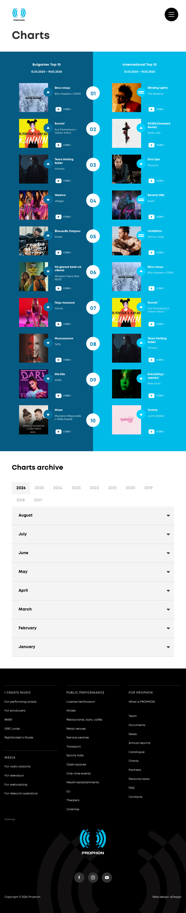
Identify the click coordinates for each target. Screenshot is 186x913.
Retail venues (76, 728)
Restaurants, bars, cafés (84, 719)
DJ (68, 791)
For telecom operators (21, 793)
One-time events (78, 773)
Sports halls (75, 755)
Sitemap (10, 819)
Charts (134, 761)
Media (10, 757)
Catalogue (136, 752)
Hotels (71, 710)
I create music (18, 692)
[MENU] (171, 14)
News (133, 734)
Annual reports (139, 743)
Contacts (135, 797)
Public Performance (85, 692)
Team (133, 716)
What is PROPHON (142, 701)
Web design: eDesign (166, 897)
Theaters (72, 800)
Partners (135, 770)
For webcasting (16, 784)
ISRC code (12, 728)
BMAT (8, 719)
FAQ (132, 787)
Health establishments (82, 782)
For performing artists (21, 701)
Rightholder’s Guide (19, 737)
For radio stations (18, 766)
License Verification (80, 701)
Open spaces (76, 764)
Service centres (77, 737)
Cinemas (72, 809)
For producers (15, 710)
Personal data (139, 779)
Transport (73, 746)
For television (14, 775)
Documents (137, 725)
